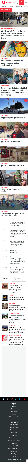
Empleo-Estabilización (14, 440)
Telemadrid (14, 409)
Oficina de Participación (14, 448)
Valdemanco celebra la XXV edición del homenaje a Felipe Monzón (14, 202)
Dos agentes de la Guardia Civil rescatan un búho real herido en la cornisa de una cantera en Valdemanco (14, 76)
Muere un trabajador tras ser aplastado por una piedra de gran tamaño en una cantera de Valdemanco (18, 233)
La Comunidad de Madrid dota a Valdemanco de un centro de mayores (17, 224)
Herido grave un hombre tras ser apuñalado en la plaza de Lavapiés (5, 298)
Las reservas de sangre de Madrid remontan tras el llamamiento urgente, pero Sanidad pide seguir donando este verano (5, 338)
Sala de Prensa (14, 424)
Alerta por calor (14, 313)
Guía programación (14, 417)
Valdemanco (5, 58)
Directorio (14, 432)
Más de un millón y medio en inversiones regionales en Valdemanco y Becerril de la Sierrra (14, 19)
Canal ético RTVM (14, 446)
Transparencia (14, 430)
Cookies (14, 456)
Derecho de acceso (14, 438)
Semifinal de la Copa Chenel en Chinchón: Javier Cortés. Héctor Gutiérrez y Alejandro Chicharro (5, 286)
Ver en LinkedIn (20, 399)
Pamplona (12, 303)
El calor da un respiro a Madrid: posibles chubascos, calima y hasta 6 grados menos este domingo (5, 316)
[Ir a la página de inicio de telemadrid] (8, 2)
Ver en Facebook (3, 399)
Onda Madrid (18, 6)
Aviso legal (14, 453)
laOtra (14, 414)
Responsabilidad (14, 427)
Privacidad (14, 451)
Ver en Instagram (11, 399)
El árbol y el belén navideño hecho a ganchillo (11, 190)
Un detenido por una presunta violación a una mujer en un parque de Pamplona (5, 306)
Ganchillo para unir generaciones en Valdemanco (14, 130)
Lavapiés (11, 295)
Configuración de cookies (14, 459)
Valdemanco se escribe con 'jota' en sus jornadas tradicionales (14, 49)
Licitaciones (14, 443)
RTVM (14, 404)
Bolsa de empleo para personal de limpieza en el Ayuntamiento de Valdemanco (14, 106)
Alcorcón (12, 325)
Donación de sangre (15, 335)
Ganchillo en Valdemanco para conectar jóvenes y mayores (14, 154)
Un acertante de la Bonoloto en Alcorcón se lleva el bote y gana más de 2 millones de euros (5, 328)
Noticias (4, 6)
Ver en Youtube (24, 399)
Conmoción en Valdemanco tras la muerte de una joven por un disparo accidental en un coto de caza (17, 260)
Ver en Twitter (7, 399)
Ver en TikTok (16, 399)
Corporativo (14, 422)
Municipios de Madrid (8, 29)
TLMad (11, 6)
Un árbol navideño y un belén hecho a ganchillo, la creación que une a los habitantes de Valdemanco (14, 178)
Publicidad (14, 435)
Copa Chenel (12, 283)
